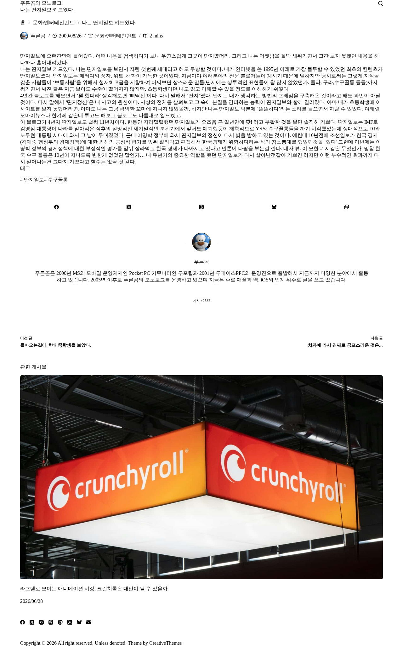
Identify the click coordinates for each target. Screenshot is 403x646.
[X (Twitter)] (129, 207)
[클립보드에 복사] (346, 207)
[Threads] (201, 207)
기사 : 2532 (201, 301)
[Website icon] (189, 288)
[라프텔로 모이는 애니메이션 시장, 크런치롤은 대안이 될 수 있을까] (201, 477)
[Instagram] (41, 622)
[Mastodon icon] (226, 288)
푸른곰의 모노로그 (41, 3)
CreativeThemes (165, 643)
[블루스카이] (274, 207)
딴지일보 (32, 179)
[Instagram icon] (214, 288)
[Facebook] (56, 207)
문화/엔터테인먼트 (115, 35)
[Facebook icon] (176, 288)
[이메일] (88, 622)
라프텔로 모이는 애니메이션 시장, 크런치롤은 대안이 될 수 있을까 (93, 588)
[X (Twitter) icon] (201, 288)
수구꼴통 (56, 179)
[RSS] (69, 622)
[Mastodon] (60, 622)
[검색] (380, 3)
